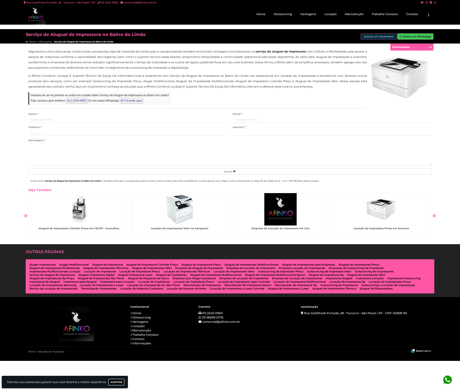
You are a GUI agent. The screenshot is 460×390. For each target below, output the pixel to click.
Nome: (33, 114)
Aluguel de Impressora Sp (326, 275)
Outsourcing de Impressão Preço (280, 271)
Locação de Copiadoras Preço (193, 281)
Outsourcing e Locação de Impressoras (388, 285)
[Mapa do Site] (370, 351)
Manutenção (354, 14)
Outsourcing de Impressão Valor (329, 271)
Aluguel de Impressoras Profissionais (54, 268)
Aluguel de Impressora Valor (366, 275)
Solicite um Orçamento (379, 36)
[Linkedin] (431, 2)
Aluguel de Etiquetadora (376, 288)
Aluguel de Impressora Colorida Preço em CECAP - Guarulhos (78, 228)
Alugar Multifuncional (74, 264)
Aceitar (116, 382)
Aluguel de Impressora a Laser (288, 288)
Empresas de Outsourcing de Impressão (356, 268)
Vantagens (308, 14)
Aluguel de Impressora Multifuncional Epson (275, 275)
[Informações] (428, 14)
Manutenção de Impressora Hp (296, 285)
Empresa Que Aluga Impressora (194, 278)
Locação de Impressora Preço (139, 271)
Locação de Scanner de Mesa (186, 288)
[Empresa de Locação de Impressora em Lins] (280, 209)
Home (260, 14)
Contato (412, 14)
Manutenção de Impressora (202, 285)
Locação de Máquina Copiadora (141, 288)
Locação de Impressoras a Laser (102, 285)
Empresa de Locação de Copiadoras (243, 278)
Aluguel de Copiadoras (171, 275)
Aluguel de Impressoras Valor (152, 268)
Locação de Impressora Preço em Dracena (381, 228)
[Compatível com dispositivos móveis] (404, 351)
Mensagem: (36, 140)
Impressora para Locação (117, 281)
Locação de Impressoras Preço (390, 281)
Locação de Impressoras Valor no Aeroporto (179, 228)
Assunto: (239, 127)
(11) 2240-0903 (109, 2)
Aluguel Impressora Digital (96, 275)
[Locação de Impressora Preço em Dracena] (381, 209)
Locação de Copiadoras (154, 281)
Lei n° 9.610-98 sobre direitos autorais (300, 181)
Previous (25, 216)
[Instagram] (427, 2)
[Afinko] (76, 324)
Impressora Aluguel (339, 278)
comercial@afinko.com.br (140, 2)
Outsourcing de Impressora (339, 285)
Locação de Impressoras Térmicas (187, 271)
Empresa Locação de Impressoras (302, 268)
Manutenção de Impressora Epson (247, 285)
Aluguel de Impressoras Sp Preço (51, 278)
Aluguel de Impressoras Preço (359, 264)
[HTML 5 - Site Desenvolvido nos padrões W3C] (379, 351)
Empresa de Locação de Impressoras (297, 278)
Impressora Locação (370, 278)
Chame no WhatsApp (416, 36)
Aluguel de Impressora (107, 264)
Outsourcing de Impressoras (374, 271)
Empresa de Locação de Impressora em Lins (280, 228)
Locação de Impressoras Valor (234, 271)
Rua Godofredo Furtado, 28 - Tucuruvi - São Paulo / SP (60, 2)
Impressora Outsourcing (403, 278)
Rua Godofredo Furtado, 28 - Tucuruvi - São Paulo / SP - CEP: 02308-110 (355, 313)
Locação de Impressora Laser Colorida (244, 281)
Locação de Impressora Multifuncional (299, 281)
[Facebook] (422, 2)
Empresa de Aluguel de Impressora (199, 268)
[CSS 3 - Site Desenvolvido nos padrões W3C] (392, 351)
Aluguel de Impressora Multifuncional (215, 275)
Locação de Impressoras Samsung (52, 285)
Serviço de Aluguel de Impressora (52, 275)
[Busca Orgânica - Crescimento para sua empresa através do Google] (421, 350)
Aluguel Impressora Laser (135, 275)
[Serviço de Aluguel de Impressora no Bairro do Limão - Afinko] (35, 15)
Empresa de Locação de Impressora (250, 268)
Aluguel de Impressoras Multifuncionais (251, 264)
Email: (237, 114)
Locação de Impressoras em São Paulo (153, 285)
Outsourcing (283, 14)
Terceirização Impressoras (99, 288)
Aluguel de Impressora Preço (201, 264)
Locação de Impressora (100, 271)
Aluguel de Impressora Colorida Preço (152, 264)
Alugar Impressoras (42, 264)
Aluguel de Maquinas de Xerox (148, 278)
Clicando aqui (132, 100)
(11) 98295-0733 (212, 317)
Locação (330, 14)
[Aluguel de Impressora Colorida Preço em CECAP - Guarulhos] (78, 209)
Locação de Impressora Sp (347, 281)
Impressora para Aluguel (80, 281)
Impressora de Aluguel (44, 281)
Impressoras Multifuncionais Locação (54, 271)
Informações (141, 343)
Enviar (228, 171)
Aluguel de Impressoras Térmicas (105, 268)
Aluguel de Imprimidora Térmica (334, 288)
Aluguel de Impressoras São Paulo (101, 278)
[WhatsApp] (435, 2)
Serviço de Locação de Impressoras (53, 288)
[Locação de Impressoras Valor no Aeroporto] (179, 209)
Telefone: (35, 127)
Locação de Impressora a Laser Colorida (237, 288)
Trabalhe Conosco (385, 14)
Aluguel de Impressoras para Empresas (308, 264)
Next (434, 216)
